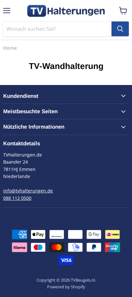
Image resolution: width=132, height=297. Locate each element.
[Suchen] (120, 28)
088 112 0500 (17, 198)
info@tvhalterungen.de (28, 191)
